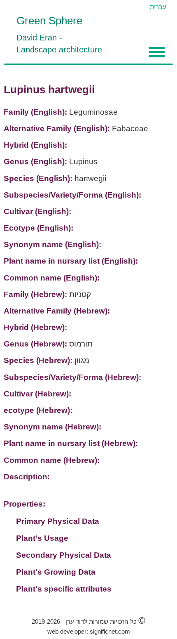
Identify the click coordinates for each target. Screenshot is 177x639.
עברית (158, 6)
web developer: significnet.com (88, 631)
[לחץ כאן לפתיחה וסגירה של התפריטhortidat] (157, 52)
